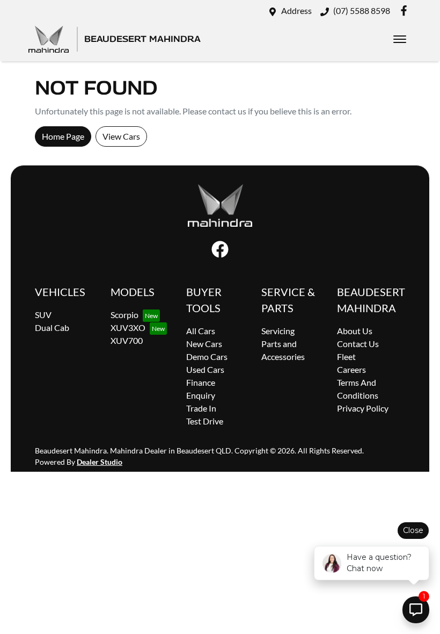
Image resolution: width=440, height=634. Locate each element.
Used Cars (205, 369)
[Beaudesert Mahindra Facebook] (406, 10)
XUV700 (127, 340)
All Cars (200, 331)
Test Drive (204, 421)
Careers (351, 369)
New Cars (204, 343)
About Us (354, 331)
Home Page (63, 136)
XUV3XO (128, 327)
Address (296, 10)
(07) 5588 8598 (361, 10)
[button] (399, 39)
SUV (43, 314)
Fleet (346, 356)
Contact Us (358, 343)
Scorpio (124, 314)
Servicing (278, 331)
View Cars (121, 136)
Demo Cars (207, 356)
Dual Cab (52, 327)
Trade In (201, 408)
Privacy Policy (362, 408)
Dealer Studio (99, 461)
